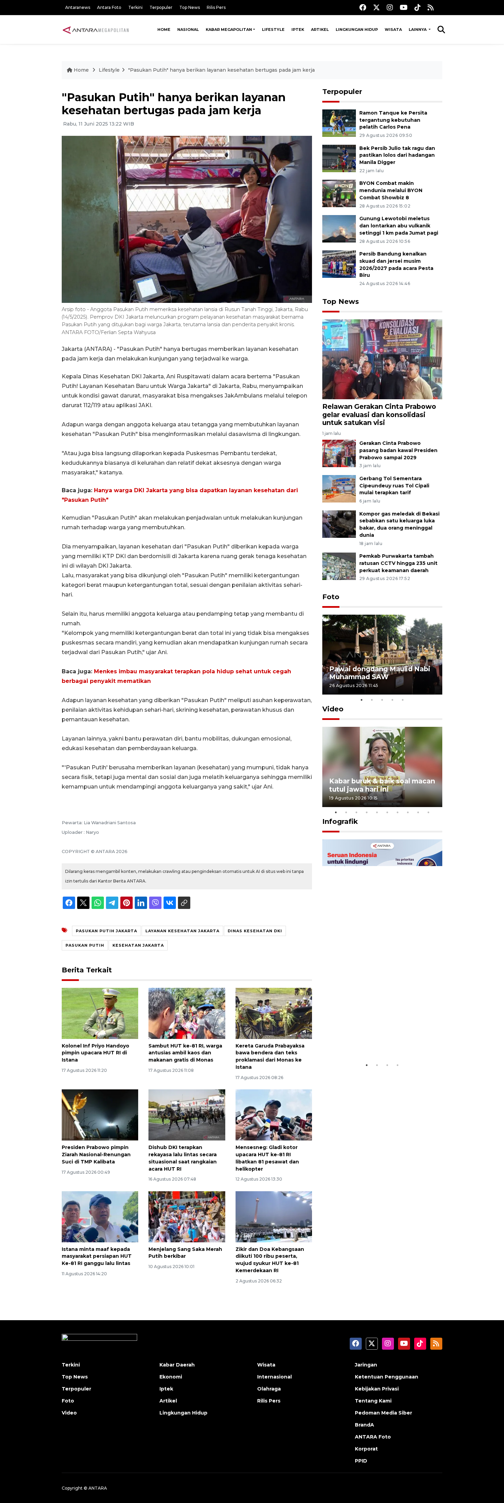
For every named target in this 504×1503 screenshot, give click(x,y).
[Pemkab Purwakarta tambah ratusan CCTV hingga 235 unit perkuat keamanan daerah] (339, 566)
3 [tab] (382, 699)
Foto (330, 597)
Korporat (366, 1449)
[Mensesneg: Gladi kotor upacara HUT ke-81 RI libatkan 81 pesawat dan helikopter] (274, 1114)
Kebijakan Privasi (377, 1389)
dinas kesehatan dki (255, 930)
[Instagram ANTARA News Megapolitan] (390, 7)
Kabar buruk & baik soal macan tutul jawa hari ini (382, 785)
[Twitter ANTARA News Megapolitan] (376, 7)
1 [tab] (361, 699)
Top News (189, 7)
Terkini (135, 7)
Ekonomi (170, 1377)
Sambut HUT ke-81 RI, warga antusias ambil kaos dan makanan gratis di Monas (185, 1053)
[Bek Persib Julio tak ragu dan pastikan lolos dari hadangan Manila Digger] (339, 158)
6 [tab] (387, 812)
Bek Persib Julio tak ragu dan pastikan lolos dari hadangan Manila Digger (397, 155)
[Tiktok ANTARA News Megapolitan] (418, 7)
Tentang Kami (373, 1401)
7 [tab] (397, 812)
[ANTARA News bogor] (96, 29)
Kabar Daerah (177, 1365)
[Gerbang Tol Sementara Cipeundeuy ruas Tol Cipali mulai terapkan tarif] (339, 488)
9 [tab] (418, 812)
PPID (361, 1461)
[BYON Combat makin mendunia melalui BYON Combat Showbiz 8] (339, 193)
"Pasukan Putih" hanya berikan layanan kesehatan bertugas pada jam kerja (221, 70)
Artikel (320, 29)
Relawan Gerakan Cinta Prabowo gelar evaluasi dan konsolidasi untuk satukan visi (379, 414)
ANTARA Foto (373, 1437)
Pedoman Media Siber (383, 1413)
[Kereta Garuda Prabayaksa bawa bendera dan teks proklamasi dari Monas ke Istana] (274, 1012)
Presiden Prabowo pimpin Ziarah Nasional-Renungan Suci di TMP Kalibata (96, 1154)
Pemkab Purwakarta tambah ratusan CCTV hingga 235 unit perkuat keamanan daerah (398, 563)
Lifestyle (273, 29)
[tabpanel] (382, 655)
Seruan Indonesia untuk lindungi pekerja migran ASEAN (370, 1033)
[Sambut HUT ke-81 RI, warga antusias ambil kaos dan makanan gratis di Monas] (186, 1012)
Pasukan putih (84, 945)
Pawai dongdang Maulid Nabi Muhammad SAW (379, 673)
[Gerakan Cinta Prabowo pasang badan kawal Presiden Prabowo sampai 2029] (339, 453)
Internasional (274, 1377)
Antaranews (77, 7)
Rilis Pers (216, 7)
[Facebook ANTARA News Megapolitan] (362, 7)
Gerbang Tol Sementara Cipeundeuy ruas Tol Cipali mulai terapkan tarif (394, 485)
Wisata (393, 29)
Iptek (297, 29)
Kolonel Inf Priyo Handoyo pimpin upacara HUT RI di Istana (95, 1053)
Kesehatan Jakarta (138, 945)
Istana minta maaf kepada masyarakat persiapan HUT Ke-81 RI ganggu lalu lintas (97, 1256)
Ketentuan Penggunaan (386, 1377)
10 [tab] (428, 812)
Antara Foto (109, 7)
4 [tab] (392, 699)
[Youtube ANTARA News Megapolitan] (404, 7)
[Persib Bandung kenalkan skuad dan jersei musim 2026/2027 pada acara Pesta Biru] (339, 263)
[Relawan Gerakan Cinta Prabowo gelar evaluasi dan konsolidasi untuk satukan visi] (382, 359)
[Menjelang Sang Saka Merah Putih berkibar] (186, 1216)
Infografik (340, 821)
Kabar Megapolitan (229, 29)
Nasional (188, 29)
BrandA (364, 1425)
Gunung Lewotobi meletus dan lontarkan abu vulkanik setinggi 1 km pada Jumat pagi (398, 225)
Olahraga (269, 1389)
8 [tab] (408, 812)
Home (163, 29)
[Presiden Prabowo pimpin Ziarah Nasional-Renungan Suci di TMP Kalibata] (100, 1114)
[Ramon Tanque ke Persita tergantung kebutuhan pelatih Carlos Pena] (339, 122)
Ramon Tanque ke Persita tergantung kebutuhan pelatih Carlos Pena (393, 120)
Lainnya (418, 29)
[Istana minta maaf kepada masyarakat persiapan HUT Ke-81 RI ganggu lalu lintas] (100, 1216)
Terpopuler (160, 7)
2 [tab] (372, 699)
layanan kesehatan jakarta (182, 930)
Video (333, 709)
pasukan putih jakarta (106, 930)
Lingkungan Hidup (357, 29)
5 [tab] (402, 699)
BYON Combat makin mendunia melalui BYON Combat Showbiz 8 (390, 190)
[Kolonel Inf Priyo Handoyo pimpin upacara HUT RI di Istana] (100, 1012)
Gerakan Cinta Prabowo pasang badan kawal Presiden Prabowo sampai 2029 (398, 450)
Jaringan (366, 1365)
